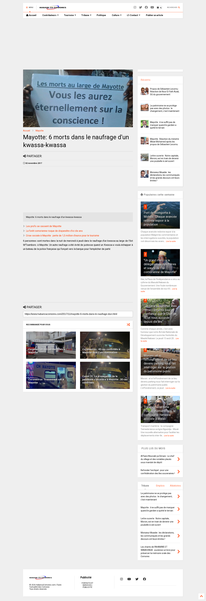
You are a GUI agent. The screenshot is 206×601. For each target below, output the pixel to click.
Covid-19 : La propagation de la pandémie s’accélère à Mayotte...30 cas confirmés (105, 379)
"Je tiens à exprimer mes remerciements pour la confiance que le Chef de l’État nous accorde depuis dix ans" (160, 313)
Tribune (85, 15)
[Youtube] (152, 7)
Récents (146, 79)
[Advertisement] (103, 44)
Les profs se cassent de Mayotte (43, 226)
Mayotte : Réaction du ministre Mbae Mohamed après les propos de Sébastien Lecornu (164, 142)
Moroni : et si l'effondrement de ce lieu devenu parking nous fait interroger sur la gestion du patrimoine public (160, 363)
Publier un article (154, 15)
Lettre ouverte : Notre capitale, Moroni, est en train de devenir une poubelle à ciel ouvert (164, 158)
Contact (134, 15)
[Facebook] (146, 7)
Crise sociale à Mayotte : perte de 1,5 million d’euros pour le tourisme (62, 235)
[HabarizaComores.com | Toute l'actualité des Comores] (53, 8)
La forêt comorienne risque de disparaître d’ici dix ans (54, 230)
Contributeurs (49, 15)
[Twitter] (140, 7)
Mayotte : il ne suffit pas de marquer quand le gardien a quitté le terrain (163, 125)
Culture (115, 15)
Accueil (32, 15)
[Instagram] (135, 7)
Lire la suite (171, 241)
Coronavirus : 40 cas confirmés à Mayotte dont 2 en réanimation (101, 351)
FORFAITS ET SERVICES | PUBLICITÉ (87, 585)
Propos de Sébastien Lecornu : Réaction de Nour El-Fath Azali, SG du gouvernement (164, 91)
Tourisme (69, 15)
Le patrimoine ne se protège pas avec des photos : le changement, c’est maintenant (164, 108)
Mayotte (40, 130)
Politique (101, 15)
